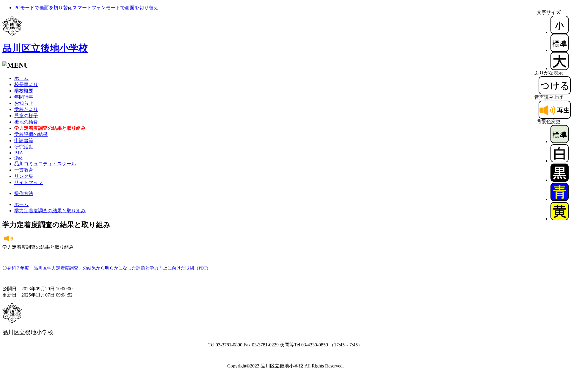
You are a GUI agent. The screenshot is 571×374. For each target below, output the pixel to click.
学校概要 (23, 90)
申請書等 (23, 140)
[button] (43, 7)
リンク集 (23, 176)
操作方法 (23, 193)
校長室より (26, 84)
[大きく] (559, 68)
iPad (18, 158)
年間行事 (23, 96)
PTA (18, 152)
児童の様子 (26, 115)
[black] (559, 180)
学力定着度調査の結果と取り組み (50, 210)
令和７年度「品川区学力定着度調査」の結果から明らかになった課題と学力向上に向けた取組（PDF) (107, 268)
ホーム (21, 78)
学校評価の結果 (31, 134)
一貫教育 (23, 169)
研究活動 (23, 146)
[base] (559, 141)
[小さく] (559, 32)
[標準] (559, 50)
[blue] (559, 199)
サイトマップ (28, 182)
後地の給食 (26, 121)
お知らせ (23, 103)
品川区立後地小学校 (45, 48)
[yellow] (559, 218)
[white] (559, 160)
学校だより (26, 109)
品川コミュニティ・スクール (45, 163)
